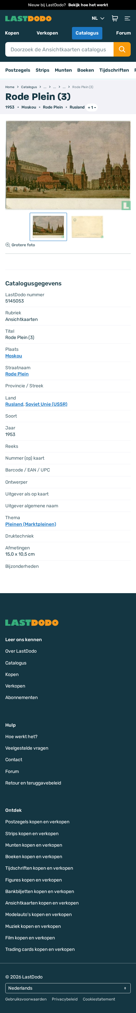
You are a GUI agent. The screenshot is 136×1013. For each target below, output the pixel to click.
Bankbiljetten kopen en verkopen (39, 891)
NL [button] (95, 18)
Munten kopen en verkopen (33, 845)
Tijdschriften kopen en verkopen (39, 868)
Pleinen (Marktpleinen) (30, 524)
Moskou (28, 107)
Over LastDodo (21, 651)
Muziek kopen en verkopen (33, 926)
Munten (63, 70)
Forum (123, 33)
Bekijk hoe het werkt (88, 5)
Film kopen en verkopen (30, 938)
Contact (13, 759)
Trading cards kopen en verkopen (40, 949)
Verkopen (47, 33)
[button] (115, 18)
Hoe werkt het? (21, 736)
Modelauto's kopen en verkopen (38, 914)
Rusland (77, 107)
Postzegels (17, 70)
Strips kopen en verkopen (31, 833)
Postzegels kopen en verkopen (37, 822)
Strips (43, 70)
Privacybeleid (65, 999)
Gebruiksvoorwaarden (26, 999)
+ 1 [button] (90, 107)
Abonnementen (21, 697)
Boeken (85, 70)
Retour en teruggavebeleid (33, 783)
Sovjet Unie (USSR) (46, 404)
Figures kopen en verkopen (33, 880)
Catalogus (87, 33)
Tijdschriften (114, 70)
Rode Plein (53, 107)
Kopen (12, 33)
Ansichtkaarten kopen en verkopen (42, 903)
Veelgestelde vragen (26, 748)
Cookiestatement (99, 999)
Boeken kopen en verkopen (33, 856)
